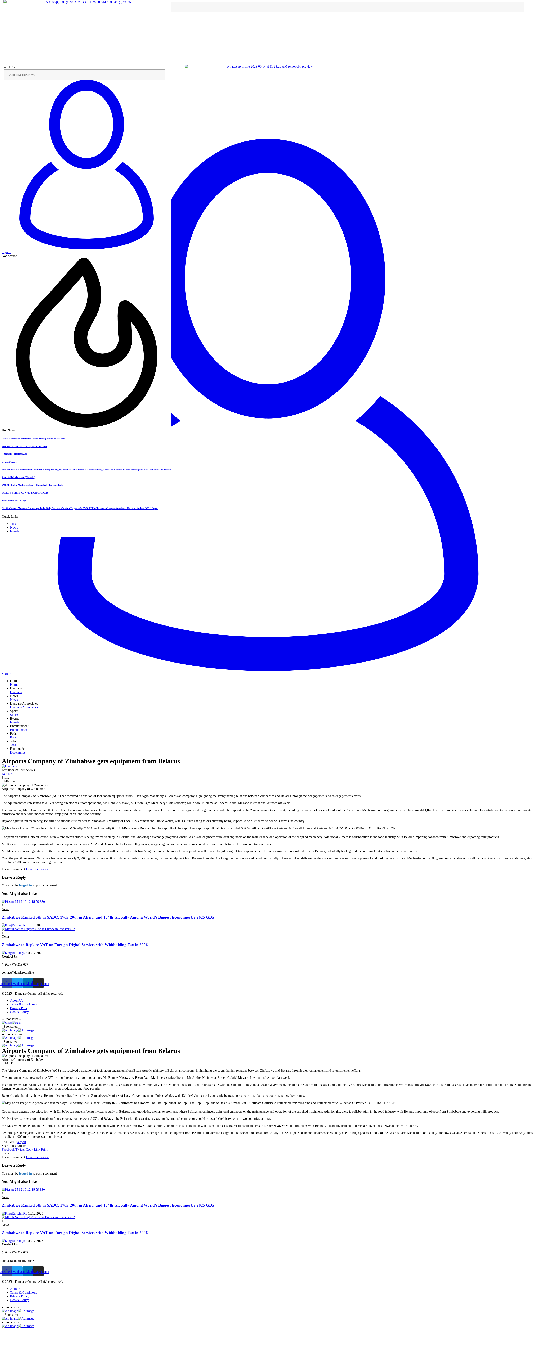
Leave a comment (37, 869)
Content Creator (10, 462)
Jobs (13, 523)
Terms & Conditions (23, 1004)
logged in (25, 885)
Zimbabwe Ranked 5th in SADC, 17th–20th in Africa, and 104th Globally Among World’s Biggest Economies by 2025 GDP (108, 917)
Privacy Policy (19, 1008)
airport (21, 1142)
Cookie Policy (19, 1012)
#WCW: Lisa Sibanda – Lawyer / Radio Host (24, 446)
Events (14, 531)
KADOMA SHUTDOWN (14, 454)
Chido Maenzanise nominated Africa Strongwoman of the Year (33, 438)
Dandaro (7, 774)
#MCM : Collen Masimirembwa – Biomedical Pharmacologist (33, 485)
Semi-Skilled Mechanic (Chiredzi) (18, 477)
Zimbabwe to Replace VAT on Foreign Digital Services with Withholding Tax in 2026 (75, 944)
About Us (16, 1000)
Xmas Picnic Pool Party (14, 500)
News (14, 527)
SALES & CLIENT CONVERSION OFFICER (25, 493)
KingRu (22, 925)
